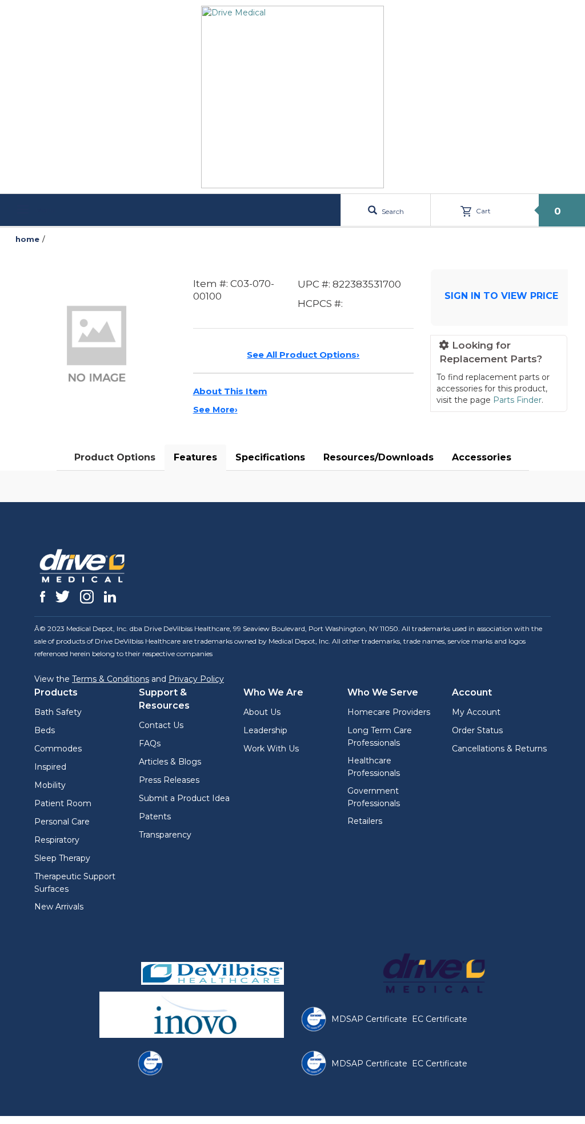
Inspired (50, 767)
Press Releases (169, 780)
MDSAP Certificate (369, 1019)
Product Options (114, 457)
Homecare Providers (388, 712)
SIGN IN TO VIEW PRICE (501, 295)
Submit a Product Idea (184, 798)
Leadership (265, 730)
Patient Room (62, 803)
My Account (476, 712)
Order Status (477, 730)
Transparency (165, 835)
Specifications (270, 457)
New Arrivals (58, 906)
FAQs (150, 743)
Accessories (481, 457)
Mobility (50, 785)
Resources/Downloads (378, 457)
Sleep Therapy (62, 858)
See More (215, 410)
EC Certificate (439, 1019)
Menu (44, 209)
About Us (262, 712)
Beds (44, 730)
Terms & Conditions (110, 679)
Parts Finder (517, 400)
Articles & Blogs (170, 762)
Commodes (58, 748)
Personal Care (62, 821)
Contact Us (161, 725)
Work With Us (271, 748)
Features (195, 457)
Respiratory (56, 840)
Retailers (364, 821)
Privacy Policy (196, 679)
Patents (155, 816)
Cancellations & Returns (499, 748)
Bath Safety (58, 712)
